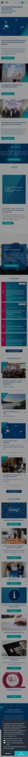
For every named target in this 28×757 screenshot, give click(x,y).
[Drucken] (5, 704)
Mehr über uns (14, 159)
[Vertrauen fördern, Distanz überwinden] (14, 438)
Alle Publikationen (14, 491)
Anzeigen (14, 696)
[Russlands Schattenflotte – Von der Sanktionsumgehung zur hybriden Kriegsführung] (14, 377)
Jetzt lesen (8, 223)
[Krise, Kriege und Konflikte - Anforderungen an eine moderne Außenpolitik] (14, 310)
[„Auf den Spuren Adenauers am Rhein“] (14, 407)
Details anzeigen (11, 265)
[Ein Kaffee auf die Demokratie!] (14, 326)
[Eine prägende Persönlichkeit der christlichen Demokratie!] (14, 72)
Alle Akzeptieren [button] (21, 753)
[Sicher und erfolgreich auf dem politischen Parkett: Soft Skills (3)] (14, 339)
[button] (3, 228)
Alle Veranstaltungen (14, 351)
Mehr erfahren (8, 58)
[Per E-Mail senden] (11, 704)
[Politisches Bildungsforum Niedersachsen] (6, 2)
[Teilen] (16, 704)
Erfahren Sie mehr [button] (12, 736)
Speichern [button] (8, 753)
